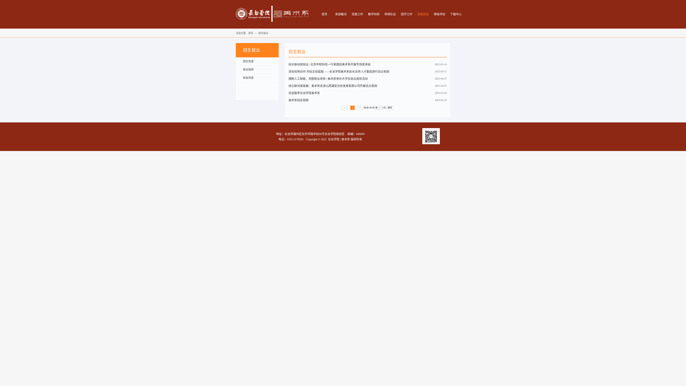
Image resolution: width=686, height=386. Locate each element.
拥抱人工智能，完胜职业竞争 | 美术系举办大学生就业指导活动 (328, 78)
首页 (324, 14)
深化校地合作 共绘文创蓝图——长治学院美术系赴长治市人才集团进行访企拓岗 (339, 71)
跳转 (390, 108)
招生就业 (423, 14)
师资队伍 (390, 14)
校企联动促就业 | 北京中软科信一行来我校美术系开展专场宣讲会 (330, 64)
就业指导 (248, 69)
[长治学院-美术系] (272, 21)
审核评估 (439, 14)
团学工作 (406, 14)
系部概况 (341, 14)
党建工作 (357, 14)
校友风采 (248, 77)
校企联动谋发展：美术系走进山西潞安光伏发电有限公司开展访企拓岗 (333, 85)
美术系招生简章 (299, 100)
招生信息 (248, 61)
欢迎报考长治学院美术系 (304, 93)
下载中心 (456, 14)
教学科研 (373, 14)
